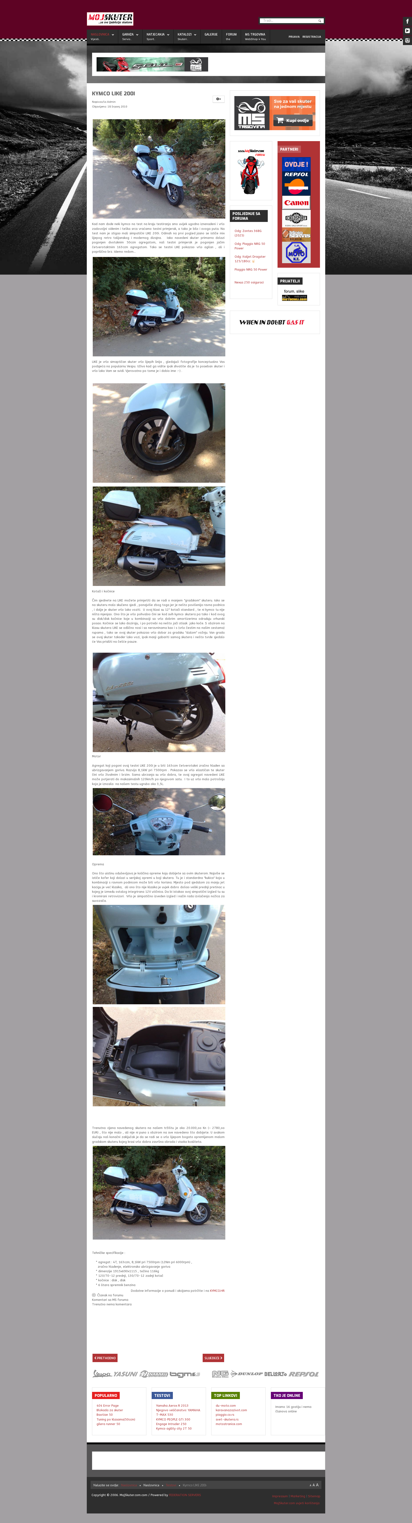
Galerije (211, 34)
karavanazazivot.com (231, 1410)
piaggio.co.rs (225, 1414)
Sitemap (314, 1496)
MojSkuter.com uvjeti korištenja (296, 1503)
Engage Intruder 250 (171, 1424)
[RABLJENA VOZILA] (298, 164)
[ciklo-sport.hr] (298, 218)
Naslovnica (100, 34)
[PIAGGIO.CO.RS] (298, 292)
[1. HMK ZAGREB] (298, 252)
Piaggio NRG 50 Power (251, 269)
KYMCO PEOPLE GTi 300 (173, 1419)
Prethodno (106, 1358)
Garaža (128, 34)
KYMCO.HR (217, 1290)
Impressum (280, 1496)
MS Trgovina (255, 34)
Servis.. (127, 39)
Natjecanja (156, 34)
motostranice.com (229, 1424)
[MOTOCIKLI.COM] (298, 298)
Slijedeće (212, 1358)
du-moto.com (226, 1405)
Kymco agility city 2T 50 (174, 1428)
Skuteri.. (183, 39)
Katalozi (184, 34)
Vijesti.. (95, 39)
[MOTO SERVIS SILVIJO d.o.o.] (298, 234)
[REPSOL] (298, 183)
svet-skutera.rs (227, 1419)
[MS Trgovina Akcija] (209, 64)
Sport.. (151, 39)
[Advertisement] (158, 1345)
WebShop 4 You (255, 39)
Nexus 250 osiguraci (249, 282)
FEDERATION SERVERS (185, 1495)
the (228, 39)
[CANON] (298, 202)
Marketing (298, 1496)
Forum (231, 34)
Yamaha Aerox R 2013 (172, 1405)
